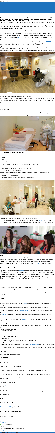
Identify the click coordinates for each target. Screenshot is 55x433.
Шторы (3, 10)
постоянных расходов (31, 344)
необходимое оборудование (15, 23)
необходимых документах (8, 173)
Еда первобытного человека (3, 422)
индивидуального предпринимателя (24, 310)
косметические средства (3, 406)
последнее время (37, 263)
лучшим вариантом (4, 95)
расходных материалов (23, 306)
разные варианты (21, 270)
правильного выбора (3, 314)
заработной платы (36, 344)
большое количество (48, 41)
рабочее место (24, 319)
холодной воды (27, 25)
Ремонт (3, 3)
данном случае (35, 306)
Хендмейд (3, 12)
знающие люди (40, 220)
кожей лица (4, 385)
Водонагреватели (4, 5)
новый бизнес (19, 37)
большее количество (16, 352)
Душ (2, 11)
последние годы (25, 303)
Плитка (3, 4)
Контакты (3, 430)
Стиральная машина (4, 2)
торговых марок (11, 406)
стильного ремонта (2, 403)
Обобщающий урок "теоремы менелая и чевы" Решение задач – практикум (9, 427)
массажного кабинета (4, 417)
